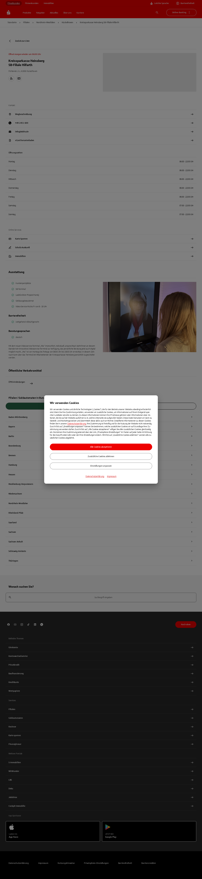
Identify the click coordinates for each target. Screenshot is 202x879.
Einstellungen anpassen (101, 466)
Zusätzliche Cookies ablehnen (101, 456)
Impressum (111, 476)
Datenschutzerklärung (76, 424)
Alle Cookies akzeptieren (101, 447)
